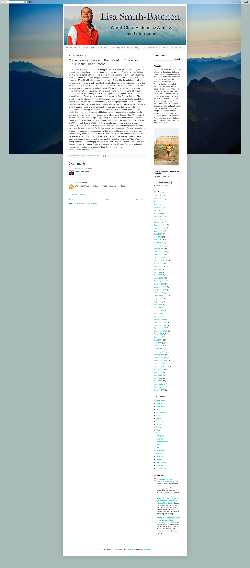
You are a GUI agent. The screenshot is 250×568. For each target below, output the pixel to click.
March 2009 (158, 278)
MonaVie (159, 421)
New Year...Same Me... (165, 481)
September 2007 (160, 331)
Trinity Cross (161, 468)
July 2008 (158, 302)
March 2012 (158, 205)
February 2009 (160, 281)
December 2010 (160, 225)
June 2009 (158, 269)
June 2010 (158, 234)
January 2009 (159, 284)
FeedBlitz (167, 185)
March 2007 (158, 349)
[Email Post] (104, 156)
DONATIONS (163, 123)
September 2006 (160, 366)
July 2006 (158, 372)
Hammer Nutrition (163, 412)
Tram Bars (160, 465)
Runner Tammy (81, 168)
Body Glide (160, 401)
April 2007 (158, 346)
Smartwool (160, 459)
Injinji (158, 415)
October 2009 (159, 258)
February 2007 (160, 352)
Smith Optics (161, 462)
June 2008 (158, 305)
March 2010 (158, 243)
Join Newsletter (150, 47)
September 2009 (160, 260)
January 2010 (159, 249)
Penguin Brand (162, 442)
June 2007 (158, 340)
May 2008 (158, 308)
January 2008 (159, 319)
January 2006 (159, 390)
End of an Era (162, 522)
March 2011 (158, 216)
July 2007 (158, 337)
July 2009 (158, 266)
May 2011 (158, 210)
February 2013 (160, 202)
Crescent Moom (162, 406)
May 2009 (158, 272)
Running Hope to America (95, 47)
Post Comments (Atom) (88, 203)
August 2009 (159, 263)
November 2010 (160, 228)
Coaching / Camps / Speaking (125, 47)
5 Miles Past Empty (165, 479)
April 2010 (158, 240)
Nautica (159, 427)
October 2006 (159, 364)
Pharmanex (160, 451)
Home (107, 199)
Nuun (158, 433)
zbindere (129, 549)
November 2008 (160, 290)
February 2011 (159, 219)
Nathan (159, 424)
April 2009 (158, 275)
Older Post (140, 199)
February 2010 (160, 246)
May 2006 (158, 378)
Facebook (176, 47)
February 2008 (160, 316)
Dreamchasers (73, 47)
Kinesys (159, 418)
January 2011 (159, 222)
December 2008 (160, 287)
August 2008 (159, 299)
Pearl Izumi (160, 439)
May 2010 (158, 237)
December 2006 (160, 358)
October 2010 (159, 231)
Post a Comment (78, 194)
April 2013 (158, 196)
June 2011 (158, 207)
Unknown (79, 183)
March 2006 (158, 384)
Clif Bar (159, 404)
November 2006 (160, 361)
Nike (158, 430)
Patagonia (160, 436)
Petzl (158, 445)
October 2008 (159, 293)
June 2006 (158, 375)
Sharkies (159, 457)
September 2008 (160, 296)
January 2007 (159, 355)
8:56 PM (78, 189)
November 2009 (160, 255)
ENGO (158, 409)
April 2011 (158, 213)
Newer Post (73, 199)
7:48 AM (78, 175)
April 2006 (158, 381)
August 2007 (159, 334)
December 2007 (160, 322)
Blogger (147, 549)
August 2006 (159, 369)
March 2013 (158, 199)
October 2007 (159, 328)
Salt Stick (159, 454)
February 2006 (160, 387)
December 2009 (160, 252)
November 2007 (160, 325)
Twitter (165, 47)
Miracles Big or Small (164, 503)
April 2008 (158, 311)
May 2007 (158, 343)
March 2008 (158, 313)
